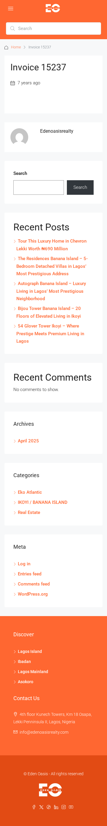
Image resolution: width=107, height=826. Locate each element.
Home (16, 47)
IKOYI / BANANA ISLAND (42, 502)
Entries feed (29, 574)
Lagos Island (30, 651)
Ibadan (24, 661)
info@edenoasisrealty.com (44, 732)
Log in (24, 564)
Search (20, 173)
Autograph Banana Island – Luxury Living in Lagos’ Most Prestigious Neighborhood (51, 291)
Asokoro (25, 681)
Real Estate (29, 512)
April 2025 (28, 441)
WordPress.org (33, 594)
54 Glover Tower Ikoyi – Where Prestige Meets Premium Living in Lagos (50, 333)
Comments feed (34, 584)
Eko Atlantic (30, 492)
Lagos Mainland (33, 671)
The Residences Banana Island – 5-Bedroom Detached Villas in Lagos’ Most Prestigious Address (52, 266)
